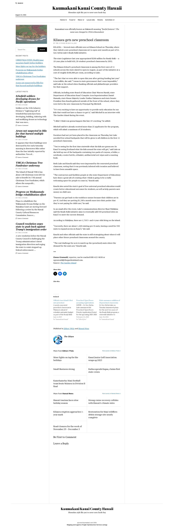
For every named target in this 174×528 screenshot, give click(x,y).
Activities (109, 20)
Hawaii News (83, 328)
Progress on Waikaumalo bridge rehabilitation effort (31, 193)
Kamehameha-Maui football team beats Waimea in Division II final (69, 383)
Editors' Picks (69, 328)
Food (71, 20)
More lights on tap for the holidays (31, 66)
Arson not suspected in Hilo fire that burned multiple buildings (31, 133)
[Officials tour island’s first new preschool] (64, 309)
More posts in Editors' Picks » (111, 351)
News (80, 20)
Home (62, 20)
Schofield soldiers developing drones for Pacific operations (28, 99)
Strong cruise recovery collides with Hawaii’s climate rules (103, 401)
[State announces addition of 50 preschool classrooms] (110, 309)
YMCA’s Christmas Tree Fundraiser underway (29, 164)
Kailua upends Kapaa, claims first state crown (104, 370)
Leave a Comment (22, 125)
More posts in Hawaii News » (111, 393)
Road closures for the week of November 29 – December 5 (67, 428)
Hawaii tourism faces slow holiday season (65, 401)
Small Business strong (64, 369)
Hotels (100, 20)
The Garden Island (68, 263)
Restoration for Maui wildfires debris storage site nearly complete (102, 414)
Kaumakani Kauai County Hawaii (87, 8)
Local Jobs (91, 20)
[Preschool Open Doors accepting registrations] (87, 309)
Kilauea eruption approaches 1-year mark (68, 413)
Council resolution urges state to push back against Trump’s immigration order (31, 226)
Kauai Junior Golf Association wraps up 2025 (102, 359)
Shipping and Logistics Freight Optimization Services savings (87, 525)
